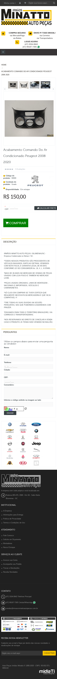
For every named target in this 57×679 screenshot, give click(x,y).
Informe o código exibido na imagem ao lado (22, 400)
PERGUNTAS (10, 332)
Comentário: (9, 385)
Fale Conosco (8, 535)
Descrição (9, 242)
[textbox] (41, 3)
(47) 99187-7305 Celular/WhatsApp (19, 602)
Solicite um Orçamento (12, 539)
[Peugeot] (35, 181)
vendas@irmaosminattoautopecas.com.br (22, 608)
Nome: (6, 348)
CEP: (6, 377)
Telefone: (7, 362)
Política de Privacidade (12, 519)
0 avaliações (20, 169)
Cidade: (7, 370)
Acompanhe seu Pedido (12, 564)
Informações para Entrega (13, 515)
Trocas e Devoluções (11, 568)
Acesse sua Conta (10, 560)
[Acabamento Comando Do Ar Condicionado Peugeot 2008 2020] (13, 84)
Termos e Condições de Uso (14, 523)
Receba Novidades (10, 572)
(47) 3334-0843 (31, 44)
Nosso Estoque (9, 547)
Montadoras (7, 543)
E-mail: (7, 355)
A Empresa (7, 511)
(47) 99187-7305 (30, 47)
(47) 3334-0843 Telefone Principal (18, 597)
